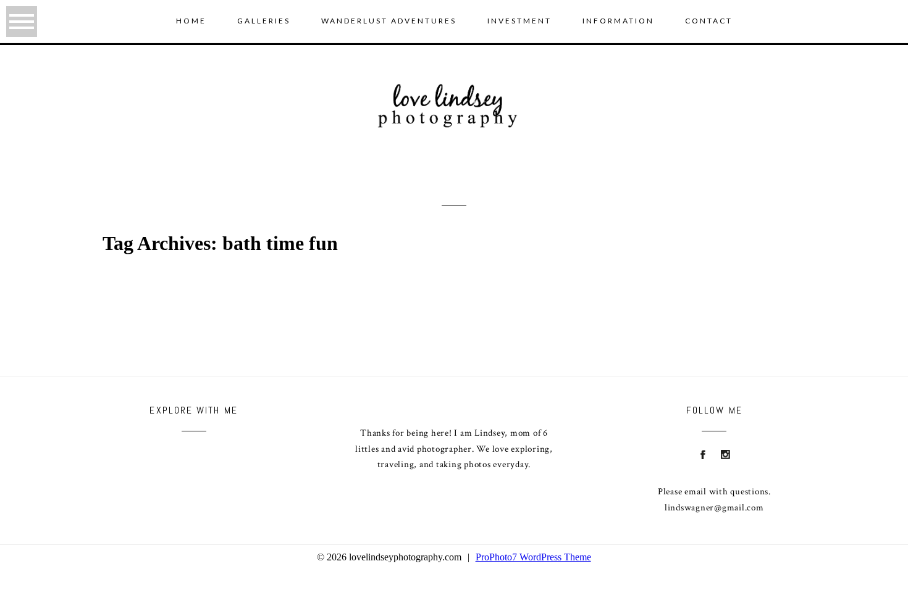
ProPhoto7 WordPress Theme (533, 557)
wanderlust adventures (388, 20)
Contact (709, 20)
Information (618, 20)
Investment (519, 20)
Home (191, 20)
